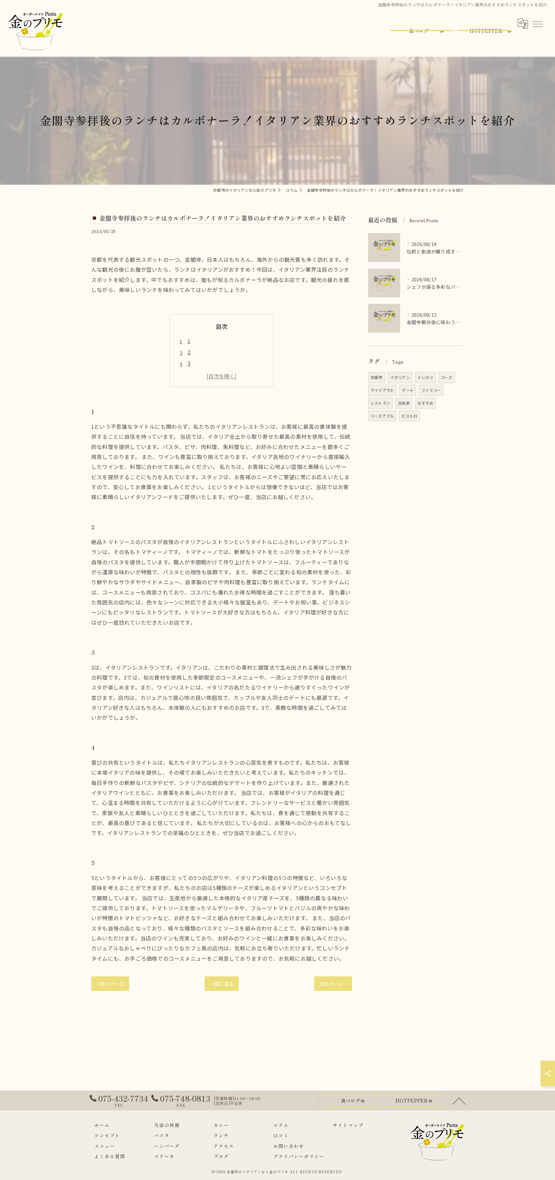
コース (447, 377)
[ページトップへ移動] (459, 1100)
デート (408, 390)
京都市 (377, 377)
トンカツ (425, 377)
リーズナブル (382, 415)
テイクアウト (382, 390)
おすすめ (425, 403)
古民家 (404, 403)
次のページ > (333, 983)
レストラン (380, 403)
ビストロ (409, 415)
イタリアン (400, 377)
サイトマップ (348, 1125)
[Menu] (537, 23)
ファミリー (431, 390)
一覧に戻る (221, 983)
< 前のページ (110, 983)
